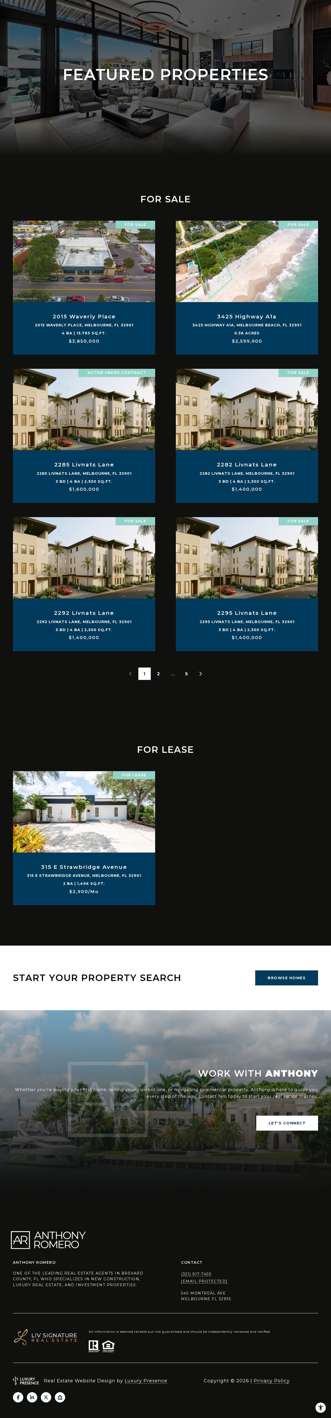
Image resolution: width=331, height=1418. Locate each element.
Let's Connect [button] (287, 1123)
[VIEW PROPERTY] (84, 280)
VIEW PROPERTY (84, 285)
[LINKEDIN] (32, 1397)
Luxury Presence (146, 1381)
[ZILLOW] (60, 1397)
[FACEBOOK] (18, 1397)
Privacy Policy (272, 1381)
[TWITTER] (46, 1397)
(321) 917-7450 (196, 1274)
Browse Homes (287, 978)
